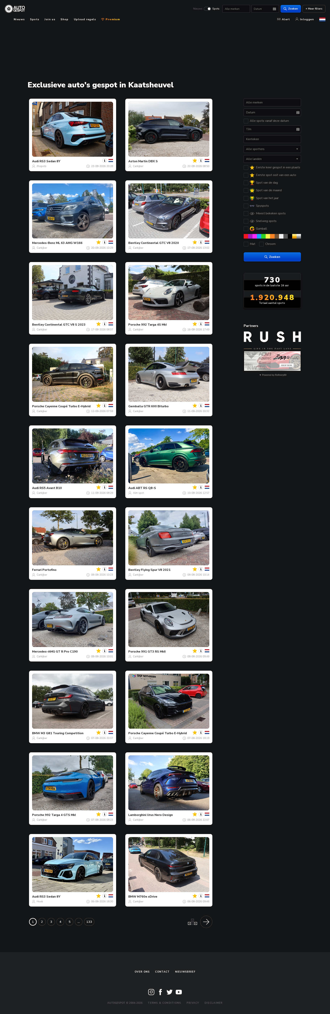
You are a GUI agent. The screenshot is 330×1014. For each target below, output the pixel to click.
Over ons (142, 972)
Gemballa (135, 406)
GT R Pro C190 (67, 651)
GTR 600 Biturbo (156, 406)
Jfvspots (41, 166)
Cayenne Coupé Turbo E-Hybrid (68, 406)
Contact (162, 972)
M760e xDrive (147, 897)
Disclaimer (214, 1003)
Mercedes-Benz (43, 243)
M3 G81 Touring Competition (62, 733)
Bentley (134, 243)
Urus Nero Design (160, 815)
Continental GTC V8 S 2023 (65, 325)
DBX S (153, 161)
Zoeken (293, 8)
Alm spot (138, 493)
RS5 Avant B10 (51, 488)
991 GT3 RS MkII (153, 651)
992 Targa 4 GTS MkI (60, 815)
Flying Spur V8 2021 (156, 570)
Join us (49, 19)
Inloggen (307, 19)
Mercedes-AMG (43, 651)
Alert (286, 19)
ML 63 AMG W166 (69, 243)
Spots (215, 8)
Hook (40, 901)
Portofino (49, 570)
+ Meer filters (314, 8)
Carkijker (138, 166)
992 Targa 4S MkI (154, 325)
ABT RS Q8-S (146, 488)
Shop (65, 19)
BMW (36, 733)
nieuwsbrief (185, 972)
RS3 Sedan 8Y (50, 161)
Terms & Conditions (164, 1003)
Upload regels (85, 19)
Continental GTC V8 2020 (160, 243)
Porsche (134, 325)
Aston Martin (138, 161)
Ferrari (37, 570)
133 (89, 922)
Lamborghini (137, 815)
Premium (112, 19)
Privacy (193, 1003)
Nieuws (197, 8)
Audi (35, 161)
